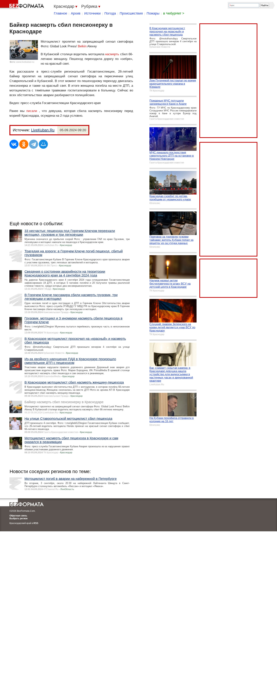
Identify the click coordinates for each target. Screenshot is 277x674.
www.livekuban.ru (25, 62)
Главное (60, 13)
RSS (36, 523)
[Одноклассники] (23, 144)
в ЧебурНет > (173, 13)
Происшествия (131, 13)
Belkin (82, 46)
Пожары (153, 13)
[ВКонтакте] (13, 144)
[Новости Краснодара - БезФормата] (22, 4)
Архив (75, 13)
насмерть (112, 54)
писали (31, 111)
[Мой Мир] (43, 144)
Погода (110, 13)
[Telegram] (33, 144)
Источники (92, 13)
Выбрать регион (18, 518)
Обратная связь (18, 515)
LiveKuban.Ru (42, 130)
